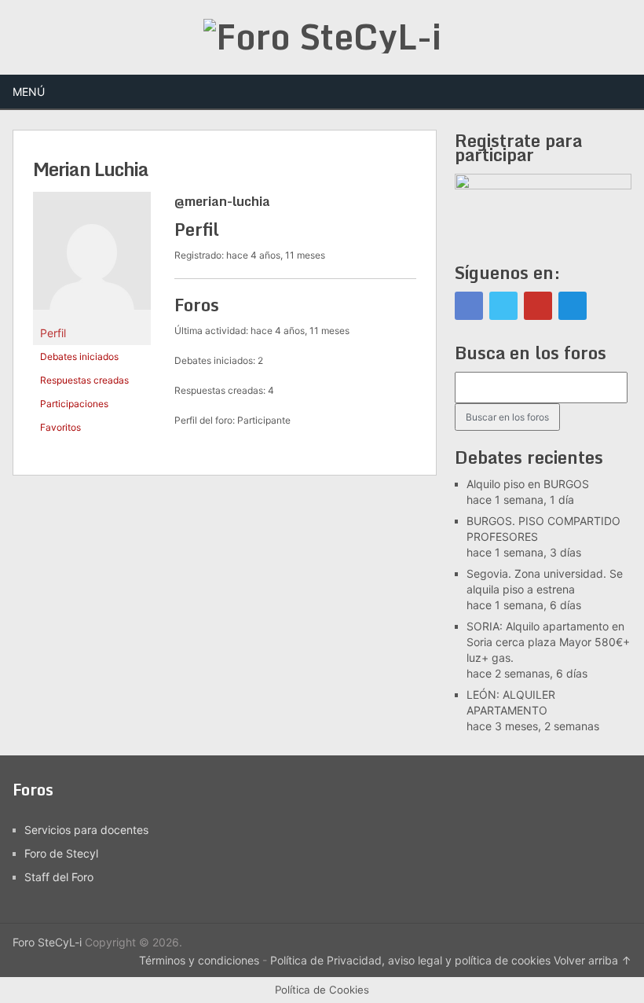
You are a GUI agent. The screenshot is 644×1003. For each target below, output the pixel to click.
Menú (29, 91)
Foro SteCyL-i (47, 942)
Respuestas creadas (84, 380)
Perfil (53, 333)
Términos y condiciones (199, 960)
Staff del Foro (58, 877)
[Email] (572, 306)
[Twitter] (503, 306)
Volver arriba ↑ (592, 960)
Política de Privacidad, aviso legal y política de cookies (410, 960)
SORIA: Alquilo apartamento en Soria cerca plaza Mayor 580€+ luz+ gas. (548, 641)
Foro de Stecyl (61, 853)
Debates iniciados (79, 356)
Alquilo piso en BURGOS (528, 483)
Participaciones (74, 404)
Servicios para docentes (86, 829)
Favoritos (60, 427)
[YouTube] (538, 306)
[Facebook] (469, 306)
